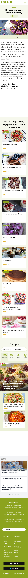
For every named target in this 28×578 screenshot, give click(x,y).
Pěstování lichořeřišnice (9, 519)
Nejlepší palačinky (18, 521)
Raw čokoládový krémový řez (12, 167)
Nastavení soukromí (16, 557)
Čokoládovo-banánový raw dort (12, 284)
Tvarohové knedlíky (9, 521)
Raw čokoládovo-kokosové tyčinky (13, 190)
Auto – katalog (18, 512)
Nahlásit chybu (7, 556)
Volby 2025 (15, 514)
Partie (8, 509)
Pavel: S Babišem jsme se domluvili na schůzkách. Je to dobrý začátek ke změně (12, 479)
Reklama (5, 541)
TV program (14, 507)
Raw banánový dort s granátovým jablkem (13, 331)
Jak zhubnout (9, 505)
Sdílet (13, 16)
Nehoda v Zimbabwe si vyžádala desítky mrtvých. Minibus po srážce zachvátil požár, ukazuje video (12, 487)
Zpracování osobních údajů (17, 547)
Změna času (21, 507)
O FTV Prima (6, 536)
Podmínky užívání (7, 546)
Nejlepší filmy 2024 (17, 505)
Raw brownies (7, 260)
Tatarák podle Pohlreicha (11, 517)
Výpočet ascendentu (19, 519)
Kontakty (16, 543)
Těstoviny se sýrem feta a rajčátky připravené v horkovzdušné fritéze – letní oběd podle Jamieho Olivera (13, 406)
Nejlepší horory (7, 507)
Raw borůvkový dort (9, 237)
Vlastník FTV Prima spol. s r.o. (8, 553)
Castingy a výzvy (17, 541)
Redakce (16, 552)
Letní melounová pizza (10, 144)
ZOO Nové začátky (10, 512)
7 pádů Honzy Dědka (8, 514)
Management (17, 536)
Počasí (12, 509)
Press (15, 539)
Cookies (5, 550)
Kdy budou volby (18, 509)
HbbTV (5, 543)
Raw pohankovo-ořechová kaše (12, 214)
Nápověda (16, 550)
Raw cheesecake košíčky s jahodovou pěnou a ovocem (12, 308)
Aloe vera (19, 517)
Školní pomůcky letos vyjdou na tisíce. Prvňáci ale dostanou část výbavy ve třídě (13, 471)
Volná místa (6, 539)
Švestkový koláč (14, 524)
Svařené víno (21, 514)
